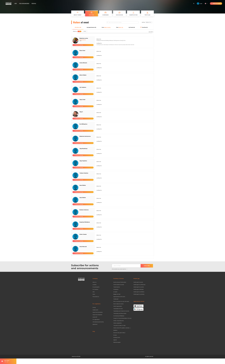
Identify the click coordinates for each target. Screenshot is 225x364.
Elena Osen (82, 50)
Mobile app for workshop (139, 294)
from (106, 27)
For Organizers (24, 3)
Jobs (94, 291)
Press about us (96, 296)
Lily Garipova (83, 87)
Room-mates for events (118, 303)
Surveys (115, 335)
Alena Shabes (83, 75)
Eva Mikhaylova (83, 124)
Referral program (117, 342)
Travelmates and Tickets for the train (121, 311)
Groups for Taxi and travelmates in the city (122, 318)
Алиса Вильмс (83, 62)
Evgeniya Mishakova (85, 222)
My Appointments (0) (91, 27)
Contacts (94, 284)
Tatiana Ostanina (84, 173)
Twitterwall (115, 299)
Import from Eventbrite (98, 312)
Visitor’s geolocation (117, 306)
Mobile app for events (138, 282)
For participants (96, 287)
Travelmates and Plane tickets (119, 313)
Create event (95, 309)
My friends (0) (132, 27)
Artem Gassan (83, 234)
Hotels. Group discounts (118, 320)
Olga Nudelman (83, 148)
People (34, 3)
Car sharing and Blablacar (118, 315)
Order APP (95, 317)
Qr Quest (115, 291)
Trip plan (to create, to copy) (119, 325)
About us (94, 282)
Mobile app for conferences (139, 284)
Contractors (115, 289)
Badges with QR (116, 294)
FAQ (94, 331)
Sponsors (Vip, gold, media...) (119, 332)
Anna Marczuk (83, 246)
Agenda (115, 339)
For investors (95, 289)
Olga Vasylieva (83, 160)
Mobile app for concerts (139, 287)
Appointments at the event (119, 296)
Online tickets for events (118, 284)
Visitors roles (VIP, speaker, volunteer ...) (121, 327)
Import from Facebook (97, 314)
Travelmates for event (118, 308)
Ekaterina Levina (84, 38)
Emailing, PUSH (116, 337)
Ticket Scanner (116, 287)
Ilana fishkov (83, 185)
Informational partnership (98, 321)
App (16, 3)
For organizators (96, 319)
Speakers (115, 330)
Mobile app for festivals (138, 289)
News (94, 294)
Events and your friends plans (119, 282)
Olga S (81, 111)
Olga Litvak (82, 99)
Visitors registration (117, 323)
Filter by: (75, 31)
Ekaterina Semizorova (85, 136)
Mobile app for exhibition (139, 291)
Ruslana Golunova (84, 209)
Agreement (95, 324)
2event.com (74, 356)
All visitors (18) (78, 27)
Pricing (94, 307)
